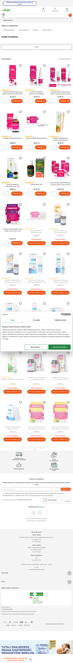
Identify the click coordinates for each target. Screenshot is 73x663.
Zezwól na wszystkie (59, 347)
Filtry (36, 47)
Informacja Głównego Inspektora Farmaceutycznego (17, 614)
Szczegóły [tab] (36, 320)
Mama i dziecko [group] (47, 30)
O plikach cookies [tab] (60, 320)
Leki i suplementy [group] (24, 30)
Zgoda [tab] (13, 320)
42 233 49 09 (36, 560)
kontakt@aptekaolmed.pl (36, 569)
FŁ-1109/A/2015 (6, 609)
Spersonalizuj (35, 347)
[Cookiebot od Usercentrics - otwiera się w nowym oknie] (62, 314)
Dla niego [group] (35, 30)
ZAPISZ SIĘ (65, 489)
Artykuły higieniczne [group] (9, 30)
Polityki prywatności (24, 499)
